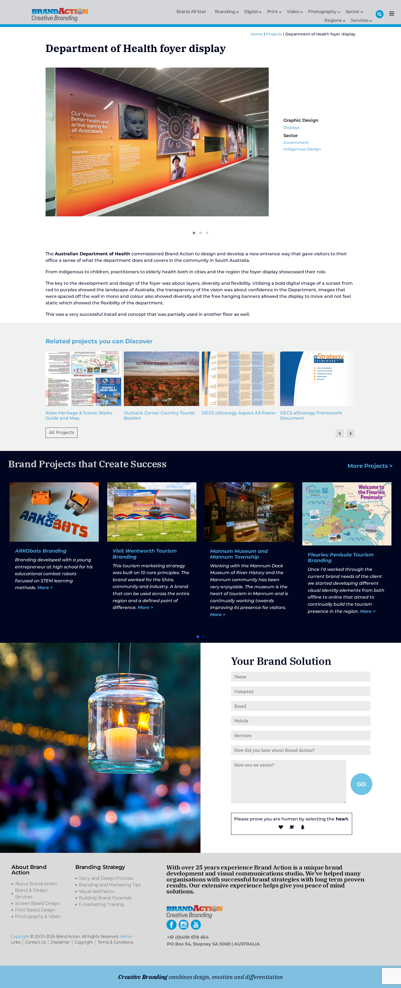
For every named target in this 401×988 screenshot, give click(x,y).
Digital (251, 11)
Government (296, 142)
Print (272, 11)
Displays (291, 127)
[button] (194, 233)
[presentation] (340, 433)
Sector (353, 11)
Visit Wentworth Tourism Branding (145, 554)
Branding (225, 11)
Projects (274, 34)
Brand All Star (191, 11)
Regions (333, 20)
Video (293, 11)
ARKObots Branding (41, 551)
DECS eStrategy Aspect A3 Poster (239, 413)
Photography (322, 11)
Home (257, 34)
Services (360, 20)
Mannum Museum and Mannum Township (239, 554)
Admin (126, 936)
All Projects (61, 432)
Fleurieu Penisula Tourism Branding (341, 558)
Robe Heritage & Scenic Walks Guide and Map (79, 415)
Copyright (20, 936)
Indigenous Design (302, 149)
